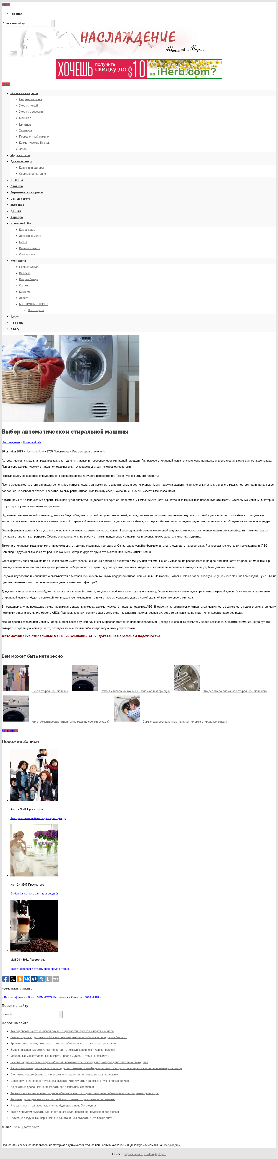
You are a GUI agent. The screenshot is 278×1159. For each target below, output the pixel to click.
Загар (22, 149)
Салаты (24, 285)
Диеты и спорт (21, 161)
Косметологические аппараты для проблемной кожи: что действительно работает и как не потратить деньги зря (84, 1093)
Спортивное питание (32, 173)
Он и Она (16, 180)
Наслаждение (11, 442)
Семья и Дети (20, 198)
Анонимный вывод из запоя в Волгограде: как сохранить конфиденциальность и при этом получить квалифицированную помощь (96, 1068)
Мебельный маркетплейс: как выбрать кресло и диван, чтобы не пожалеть (59, 1055)
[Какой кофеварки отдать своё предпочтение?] (34, 950)
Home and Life (20, 223)
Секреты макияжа (30, 99)
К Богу (14, 328)
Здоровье (17, 204)
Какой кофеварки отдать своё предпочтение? (40, 968)
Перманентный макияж (34, 136)
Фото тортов (36, 310)
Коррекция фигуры (31, 167)
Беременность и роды (26, 192)
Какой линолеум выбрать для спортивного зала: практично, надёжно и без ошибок (64, 1111)
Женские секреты (24, 93)
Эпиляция (25, 130)
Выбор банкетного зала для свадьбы (34, 893)
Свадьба (16, 186)
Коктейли (25, 291)
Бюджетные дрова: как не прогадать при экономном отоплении (52, 1086)
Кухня (23, 242)
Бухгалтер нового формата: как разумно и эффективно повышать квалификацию (64, 1074)
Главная (16, 13)
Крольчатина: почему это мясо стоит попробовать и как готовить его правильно (63, 1043)
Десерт (23, 297)
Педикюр (25, 124)
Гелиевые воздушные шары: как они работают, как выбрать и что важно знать (61, 1118)
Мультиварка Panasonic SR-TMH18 (76, 997)
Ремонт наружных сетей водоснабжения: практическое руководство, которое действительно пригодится (79, 1062)
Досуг (14, 316)
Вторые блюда (28, 279)
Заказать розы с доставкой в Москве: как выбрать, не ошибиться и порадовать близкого (68, 1037)
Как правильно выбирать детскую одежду (38, 818)
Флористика (27, 254)
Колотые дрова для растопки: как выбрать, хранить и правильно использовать (62, 1099)
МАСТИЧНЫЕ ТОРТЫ (33, 304)
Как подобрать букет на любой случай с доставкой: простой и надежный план (62, 1031)
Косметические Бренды (34, 142)
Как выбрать (27, 229)
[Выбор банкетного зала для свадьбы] (34, 875)
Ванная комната (29, 248)
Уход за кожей (28, 105)
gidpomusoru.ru (133, 1154)
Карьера (16, 217)
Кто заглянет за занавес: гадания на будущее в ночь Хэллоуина (53, 1105)
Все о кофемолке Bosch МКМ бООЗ (28, 997)
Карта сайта (31, 1127)
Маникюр (25, 118)
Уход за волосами (31, 111)
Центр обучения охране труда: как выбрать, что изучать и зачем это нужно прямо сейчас (69, 1080)
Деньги (15, 211)
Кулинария (18, 260)
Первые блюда (28, 266)
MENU (6, 4)
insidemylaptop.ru (155, 1154)
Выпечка (24, 273)
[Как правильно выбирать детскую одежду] (34, 800)
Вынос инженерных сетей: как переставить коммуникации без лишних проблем (62, 1049)
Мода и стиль (20, 155)
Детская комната (30, 235)
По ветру (16, 322)
